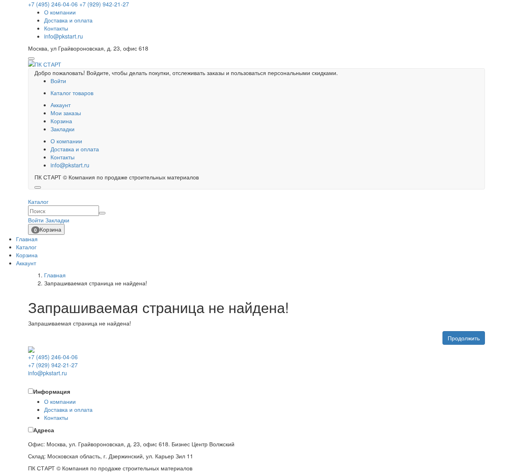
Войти (58, 81)
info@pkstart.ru (63, 36)
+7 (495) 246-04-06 (53, 4)
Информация (51, 391)
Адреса (43, 430)
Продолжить (464, 338)
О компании (60, 12)
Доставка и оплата (68, 20)
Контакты (56, 28)
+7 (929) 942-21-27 (104, 4)
